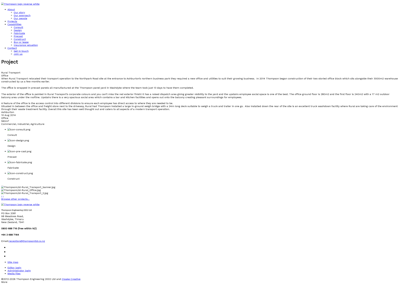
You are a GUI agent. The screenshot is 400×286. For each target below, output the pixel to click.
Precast (18, 36)
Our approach (22, 15)
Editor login (14, 267)
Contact (12, 48)
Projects (12, 21)
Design (18, 30)
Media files (14, 273)
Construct (20, 39)
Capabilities (14, 24)
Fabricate (19, 33)
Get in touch (21, 51)
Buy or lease (21, 42)
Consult (18, 27)
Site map (13, 262)
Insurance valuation (26, 45)
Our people (20, 18)
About (11, 9)
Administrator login (19, 270)
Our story (19, 12)
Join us (18, 54)
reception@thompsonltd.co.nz (27, 241)
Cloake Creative (71, 279)
